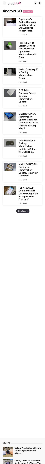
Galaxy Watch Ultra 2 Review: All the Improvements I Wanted (28, 451)
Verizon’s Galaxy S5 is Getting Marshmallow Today (28, 74)
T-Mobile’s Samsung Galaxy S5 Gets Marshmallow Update (27, 96)
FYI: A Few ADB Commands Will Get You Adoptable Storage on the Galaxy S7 (28, 193)
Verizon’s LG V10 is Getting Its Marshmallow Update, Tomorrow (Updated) (28, 170)
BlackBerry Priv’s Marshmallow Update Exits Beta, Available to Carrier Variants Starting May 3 (28, 121)
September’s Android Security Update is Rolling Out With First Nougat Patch (27, 25)
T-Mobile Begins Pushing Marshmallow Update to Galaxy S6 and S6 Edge (28, 146)
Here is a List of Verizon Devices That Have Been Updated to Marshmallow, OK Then (27, 50)
